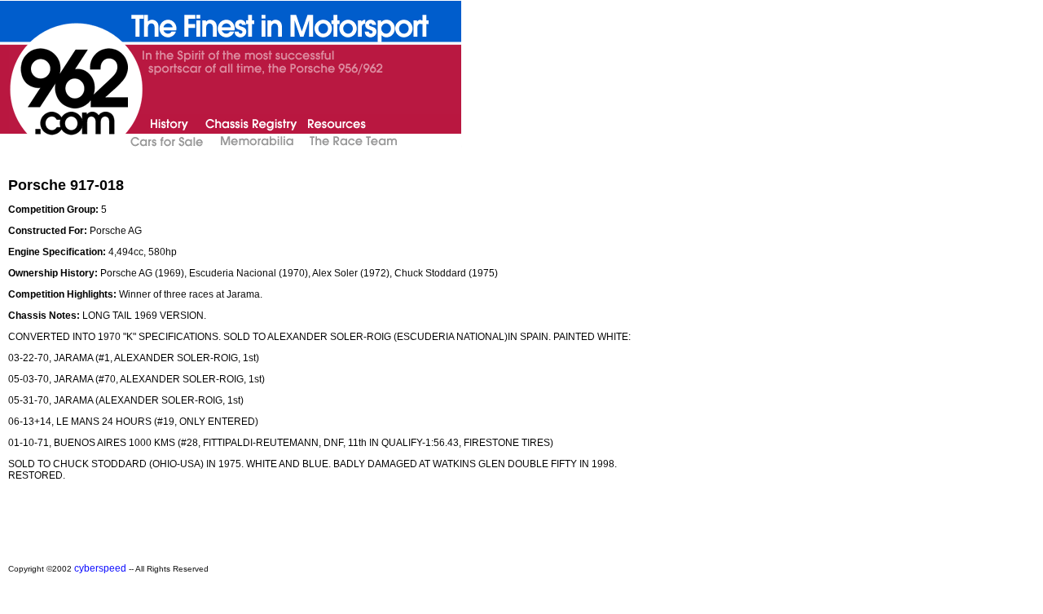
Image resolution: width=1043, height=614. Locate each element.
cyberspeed (100, 568)
